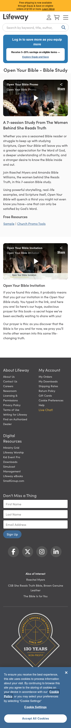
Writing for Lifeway (15, 414)
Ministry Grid (11, 448)
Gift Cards (45, 395)
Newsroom (10, 391)
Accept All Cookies (35, 718)
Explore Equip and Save (35, 57)
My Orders (45, 376)
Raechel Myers (35, 579)
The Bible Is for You (35, 596)
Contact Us (10, 381)
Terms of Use (11, 410)
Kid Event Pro (11, 457)
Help (42, 405)
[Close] (66, 672)
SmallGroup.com (13, 481)
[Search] (63, 27)
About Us (9, 376)
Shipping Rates (48, 386)
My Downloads (48, 381)
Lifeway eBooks (13, 476)
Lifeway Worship (13, 452)
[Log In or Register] (48, 17)
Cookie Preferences (51, 400)
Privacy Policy (12, 405)
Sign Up (12, 534)
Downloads (10, 462)
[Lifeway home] (15, 17)
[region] (35, 697)
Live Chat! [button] (46, 409)
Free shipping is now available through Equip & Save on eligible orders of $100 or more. (36, 5)
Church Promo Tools (31, 223)
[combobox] (35, 27)
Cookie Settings (35, 707)
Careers (8, 386)
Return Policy (47, 391)
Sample (8, 223)
